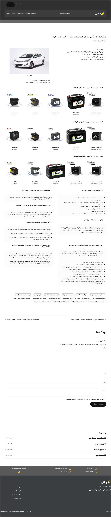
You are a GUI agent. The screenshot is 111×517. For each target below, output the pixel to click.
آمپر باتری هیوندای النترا (81, 295)
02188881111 (89, 469)
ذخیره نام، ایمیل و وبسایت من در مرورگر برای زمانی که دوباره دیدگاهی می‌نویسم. (85, 399)
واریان (99, 204)
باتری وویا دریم (100, 444)
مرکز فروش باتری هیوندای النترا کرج (97, 302)
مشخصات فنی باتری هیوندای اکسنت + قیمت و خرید (87, 319)
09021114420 (89, 472)
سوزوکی (65, 203)
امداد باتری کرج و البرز (65, 13)
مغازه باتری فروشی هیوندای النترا (61, 302)
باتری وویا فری (101, 455)
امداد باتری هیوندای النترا (67, 295)
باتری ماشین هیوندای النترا (99, 298)
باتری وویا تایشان (99, 450)
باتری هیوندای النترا (67, 298)
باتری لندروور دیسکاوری (97, 438)
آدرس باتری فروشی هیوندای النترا (97, 295)
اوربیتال (69, 203)
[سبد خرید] (17, 4)
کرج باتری (7, 511)
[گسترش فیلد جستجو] (10, 4)
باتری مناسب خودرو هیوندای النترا (82, 298)
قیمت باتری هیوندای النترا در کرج (22, 298)
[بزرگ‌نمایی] (46, 50)
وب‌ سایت (104, 391)
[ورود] (20, 4)
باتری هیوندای (96, 41)
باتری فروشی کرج (38, 295)
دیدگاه (104, 348)
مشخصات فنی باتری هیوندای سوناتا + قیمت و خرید (23, 319)
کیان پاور (73, 203)
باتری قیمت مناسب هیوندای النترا (23, 295)
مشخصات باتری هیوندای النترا (79, 302)
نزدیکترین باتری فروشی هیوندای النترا (42, 302)
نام (105, 374)
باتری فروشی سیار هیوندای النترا (51, 295)
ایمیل (104, 382)
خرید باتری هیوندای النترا (54, 298)
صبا (102, 204)
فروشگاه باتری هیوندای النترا (39, 298)
